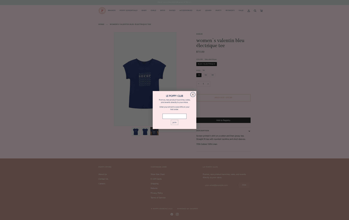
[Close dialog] (192, 94)
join (174, 122)
